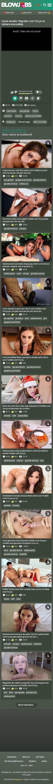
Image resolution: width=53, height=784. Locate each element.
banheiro (37, 644)
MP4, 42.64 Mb (40, 122)
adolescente (9, 274)
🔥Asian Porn (26, 13)
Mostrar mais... (26, 705)
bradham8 (11, 122)
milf (14, 416)
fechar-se (24, 184)
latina (35, 111)
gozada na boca (10, 184)
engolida (23, 554)
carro (19, 274)
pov (45, 318)
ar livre (26, 274)
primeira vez (31, 693)
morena (18, 116)
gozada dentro (39, 180)
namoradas (11, 111)
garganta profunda (23, 180)
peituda (7, 506)
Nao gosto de (15, 92)
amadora (8, 116)
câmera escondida (33, 116)
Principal (12, 757)
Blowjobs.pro (18, 779)
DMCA (44, 761)
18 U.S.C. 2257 (26, 765)
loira (27, 318)
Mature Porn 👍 (44, 13)
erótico (20, 461)
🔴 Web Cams (9, 13)
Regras (32, 761)
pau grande (24, 111)
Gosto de (12, 92)
